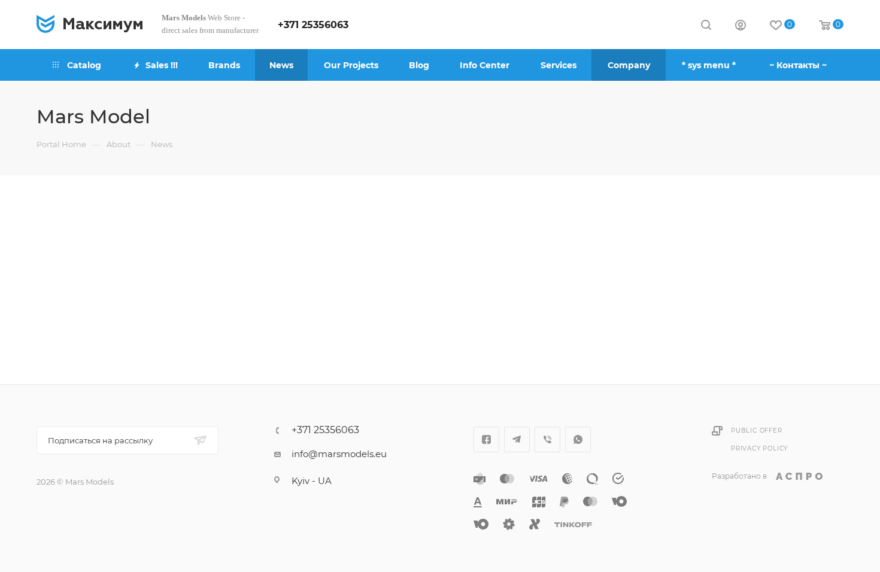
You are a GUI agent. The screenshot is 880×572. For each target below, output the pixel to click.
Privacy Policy (759, 448)
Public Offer (756, 430)
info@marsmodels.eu (339, 454)
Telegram (517, 439)
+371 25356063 (313, 25)
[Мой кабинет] (740, 26)
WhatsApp (578, 439)
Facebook (486, 439)
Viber (547, 439)
